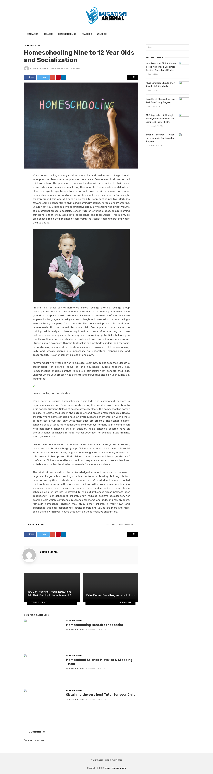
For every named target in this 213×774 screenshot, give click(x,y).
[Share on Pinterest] (58, 77)
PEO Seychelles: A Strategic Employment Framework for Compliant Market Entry (160, 118)
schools (135, 524)
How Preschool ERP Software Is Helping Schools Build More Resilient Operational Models (161, 66)
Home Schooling (67, 34)
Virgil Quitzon (40, 68)
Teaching (86, 34)
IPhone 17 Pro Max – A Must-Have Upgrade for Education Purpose (160, 138)
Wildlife (102, 34)
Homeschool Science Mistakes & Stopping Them (99, 662)
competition (113, 524)
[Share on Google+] (52, 77)
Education (32, 34)
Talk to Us (97, 760)
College (48, 34)
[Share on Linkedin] (63, 77)
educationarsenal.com (115, 768)
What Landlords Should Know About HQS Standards (160, 85)
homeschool (125, 524)
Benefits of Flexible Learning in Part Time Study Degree (161, 101)
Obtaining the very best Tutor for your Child (100, 694)
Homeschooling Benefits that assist (94, 625)
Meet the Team (113, 760)
